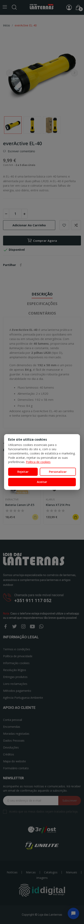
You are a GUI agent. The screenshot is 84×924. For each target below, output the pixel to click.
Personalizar (58, 472)
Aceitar (42, 482)
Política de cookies (38, 462)
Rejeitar (23, 472)
